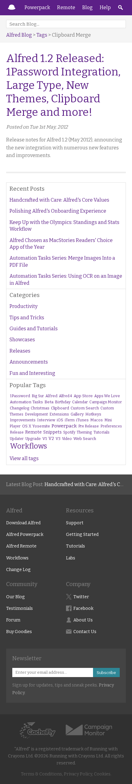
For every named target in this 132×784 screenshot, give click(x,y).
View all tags (24, 458)
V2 (51, 438)
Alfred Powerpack (24, 534)
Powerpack (37, 7)
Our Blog (15, 596)
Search (120, 7)
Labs (70, 558)
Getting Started (82, 534)
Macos (96, 420)
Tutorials (101, 432)
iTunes (82, 420)
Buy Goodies (19, 631)
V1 (44, 438)
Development (36, 414)
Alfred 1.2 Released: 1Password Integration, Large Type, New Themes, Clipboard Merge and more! (63, 85)
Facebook (83, 608)
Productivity (23, 306)
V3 (58, 438)
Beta (49, 402)
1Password (20, 396)
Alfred (11, 7)
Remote (66, 7)
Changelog (19, 408)
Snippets (52, 432)
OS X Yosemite (36, 426)
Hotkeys (93, 414)
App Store (83, 396)
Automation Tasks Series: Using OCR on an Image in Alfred (66, 279)
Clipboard (60, 408)
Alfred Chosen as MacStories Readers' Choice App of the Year (61, 243)
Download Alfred (23, 523)
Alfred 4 (65, 396)
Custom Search (85, 408)
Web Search (84, 438)
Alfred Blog (19, 35)
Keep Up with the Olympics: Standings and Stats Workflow (64, 225)
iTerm (70, 420)
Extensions (59, 414)
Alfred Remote (21, 546)
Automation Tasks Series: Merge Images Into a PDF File (62, 261)
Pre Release (88, 426)
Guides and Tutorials (34, 329)
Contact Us (84, 631)
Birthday (63, 402)
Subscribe (106, 672)
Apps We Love (107, 396)
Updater (17, 439)
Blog (87, 7)
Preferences (111, 426)
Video (67, 439)
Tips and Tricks (27, 318)
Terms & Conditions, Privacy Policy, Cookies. (66, 774)
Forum (13, 620)
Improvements (23, 420)
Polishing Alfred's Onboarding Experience (58, 211)
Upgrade (33, 438)
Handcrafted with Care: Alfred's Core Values (59, 200)
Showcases (22, 340)
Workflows (28, 446)
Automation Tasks (26, 402)
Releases (20, 351)
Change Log (18, 569)
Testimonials (19, 608)
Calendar (80, 402)
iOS (60, 420)
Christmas (40, 408)
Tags (42, 35)
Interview (46, 420)
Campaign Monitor (105, 402)
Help (105, 7)
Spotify (69, 432)
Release (17, 432)
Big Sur (38, 396)
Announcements (29, 362)
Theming (84, 432)
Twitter (81, 596)
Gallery (77, 414)
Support (74, 523)
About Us (83, 620)
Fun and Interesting (32, 373)
